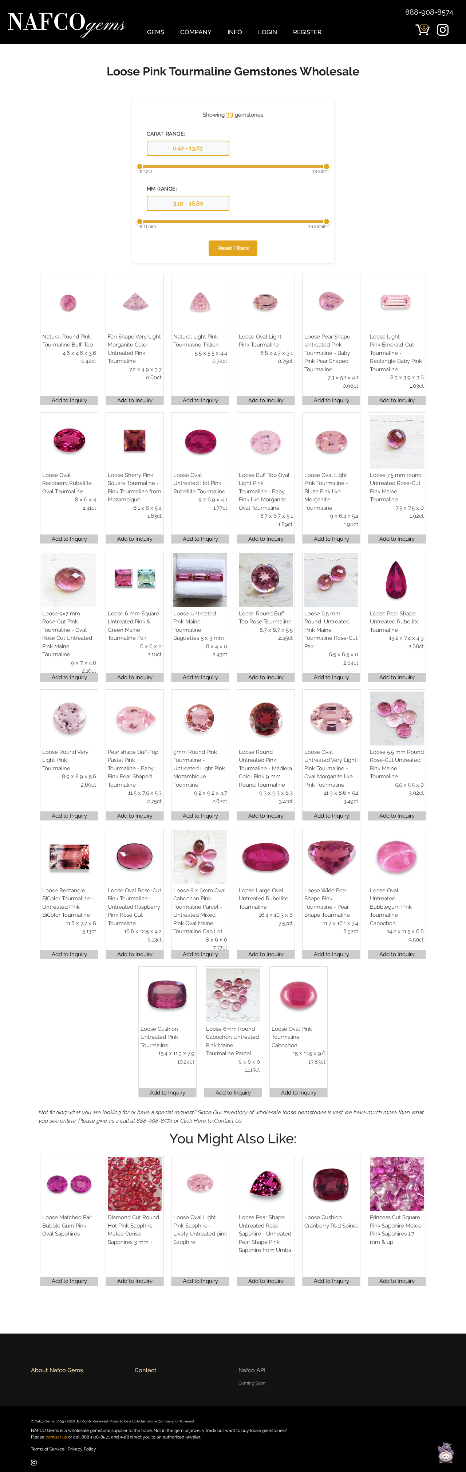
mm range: (162, 189)
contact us (56, 1437)
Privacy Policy (82, 1449)
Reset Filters (233, 248)
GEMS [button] (155, 32)
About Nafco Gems (57, 1370)
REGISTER (307, 32)
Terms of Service (47, 1449)
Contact (146, 1370)
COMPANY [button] (196, 32)
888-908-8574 (429, 12)
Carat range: (166, 134)
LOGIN (267, 32)
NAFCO (66, 24)
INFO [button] (235, 32)
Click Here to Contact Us (210, 1120)
